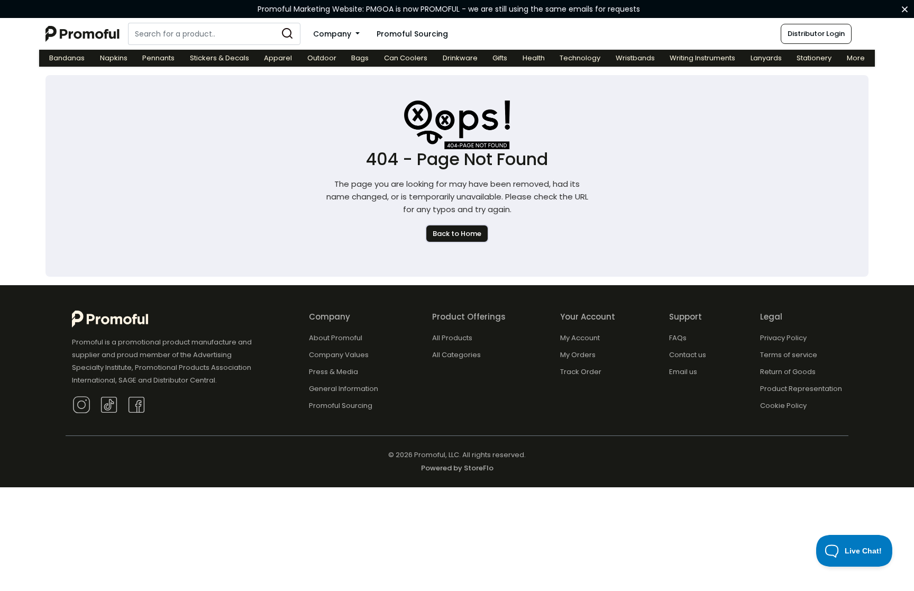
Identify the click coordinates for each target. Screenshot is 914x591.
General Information (343, 389)
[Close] (904, 9)
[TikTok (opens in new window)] (108, 404)
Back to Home (457, 234)
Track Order (580, 372)
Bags (360, 58)
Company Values (339, 355)
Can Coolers (405, 58)
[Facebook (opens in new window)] (136, 404)
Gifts (499, 58)
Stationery (814, 58)
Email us (683, 372)
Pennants (158, 58)
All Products (452, 338)
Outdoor (321, 58)
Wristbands (635, 58)
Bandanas (67, 58)
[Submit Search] (287, 34)
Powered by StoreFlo (457, 468)
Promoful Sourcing (412, 34)
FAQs (678, 338)
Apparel (278, 58)
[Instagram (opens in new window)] (81, 404)
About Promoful (335, 338)
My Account (580, 338)
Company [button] (333, 34)
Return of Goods (788, 372)
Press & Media (333, 372)
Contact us (687, 355)
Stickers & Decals (219, 58)
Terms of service (788, 355)
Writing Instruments (702, 58)
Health (534, 58)
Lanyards (766, 58)
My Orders (578, 355)
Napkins (113, 58)
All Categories (456, 355)
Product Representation (801, 389)
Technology (580, 58)
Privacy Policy (783, 338)
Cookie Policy (783, 406)
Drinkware (460, 58)
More (856, 58)
